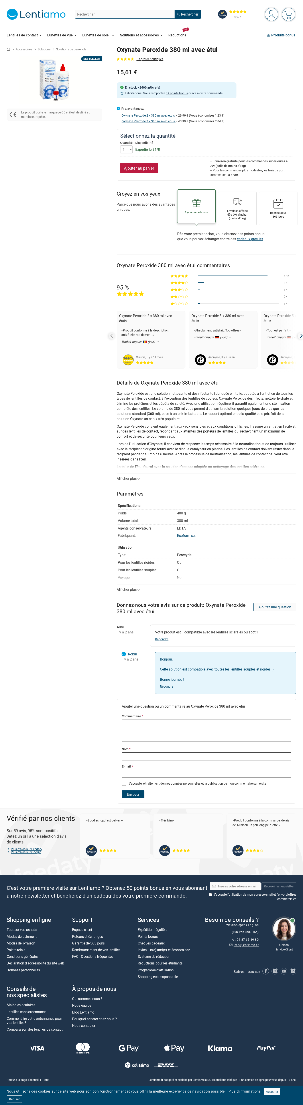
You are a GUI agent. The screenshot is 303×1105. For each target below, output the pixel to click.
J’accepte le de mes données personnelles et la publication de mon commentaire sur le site (197, 783)
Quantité (126, 142)
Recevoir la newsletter (279, 886)
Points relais (16, 949)
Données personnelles (23, 970)
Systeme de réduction (154, 956)
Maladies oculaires (21, 1005)
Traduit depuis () (138, 341)
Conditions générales (22, 956)
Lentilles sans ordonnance (26, 1011)
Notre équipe (81, 1005)
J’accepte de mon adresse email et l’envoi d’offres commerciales (254, 897)
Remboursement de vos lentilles (96, 949)
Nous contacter (83, 1025)
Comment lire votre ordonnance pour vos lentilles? (34, 1020)
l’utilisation (234, 895)
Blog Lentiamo (83, 1012)
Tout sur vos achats (21, 929)
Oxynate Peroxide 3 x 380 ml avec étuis (148, 121)
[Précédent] (112, 335)
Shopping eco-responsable (158, 976)
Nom (126, 749)
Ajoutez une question (274, 607)
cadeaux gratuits (250, 238)
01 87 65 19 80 (248, 939)
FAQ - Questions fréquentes (92, 956)
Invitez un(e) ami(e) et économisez (164, 949)
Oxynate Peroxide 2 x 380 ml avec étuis (148, 115)
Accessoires (24, 49)
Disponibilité (144, 142)
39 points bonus (177, 93)
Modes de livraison (21, 943)
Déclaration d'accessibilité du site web (35, 963)
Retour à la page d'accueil (23, 1080)
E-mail (127, 766)
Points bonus (148, 936)
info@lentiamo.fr (246, 945)
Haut (46, 1080)
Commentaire (132, 716)
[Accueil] (8, 49)
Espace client (82, 929)
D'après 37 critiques (149, 59)
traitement (152, 783)
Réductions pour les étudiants (160, 963)
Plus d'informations (244, 1091)
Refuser (14, 1099)
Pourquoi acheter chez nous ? (94, 1018)
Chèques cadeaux (151, 943)
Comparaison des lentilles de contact (34, 1029)
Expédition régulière (152, 929)
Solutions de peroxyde (71, 49)
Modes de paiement (22, 936)
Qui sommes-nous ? (87, 998)
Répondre (161, 639)
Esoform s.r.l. (187, 535)
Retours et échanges (87, 936)
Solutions (44, 49)
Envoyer (133, 794)
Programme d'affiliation (156, 970)
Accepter (272, 1091)
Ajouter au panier (139, 168)
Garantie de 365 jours (88, 943)
